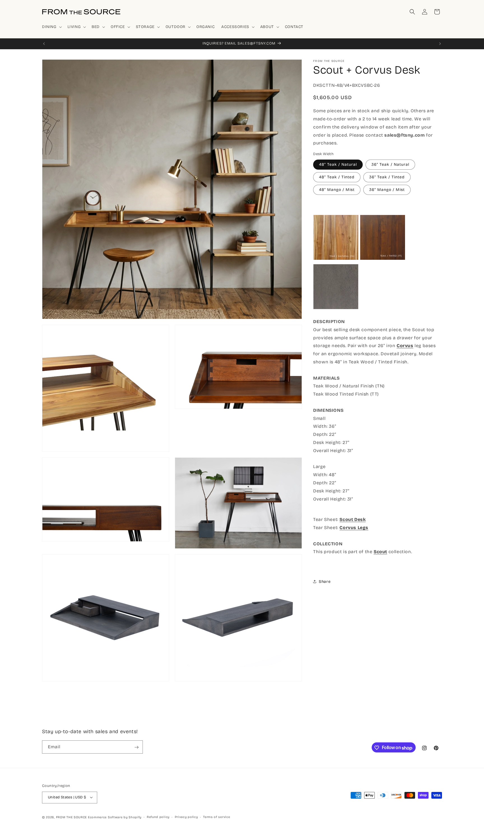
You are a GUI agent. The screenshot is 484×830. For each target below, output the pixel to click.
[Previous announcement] (44, 43)
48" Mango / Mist (337, 189)
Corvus (405, 345)
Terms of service (216, 817)
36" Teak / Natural (390, 164)
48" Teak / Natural (338, 164)
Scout (380, 551)
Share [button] (325, 581)
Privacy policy (186, 817)
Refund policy (158, 817)
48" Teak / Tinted (337, 176)
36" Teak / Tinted (387, 176)
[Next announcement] (440, 43)
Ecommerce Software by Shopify (114, 817)
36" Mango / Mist (387, 189)
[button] (51, 27)
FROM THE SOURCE (71, 817)
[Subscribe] (136, 747)
